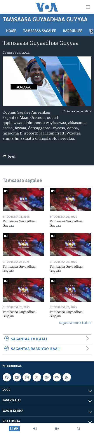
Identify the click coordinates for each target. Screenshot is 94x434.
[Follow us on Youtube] (17, 377)
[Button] (9, 157)
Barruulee (72, 31)
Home (11, 31)
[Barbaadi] (78, 428)
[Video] (56, 428)
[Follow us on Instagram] (27, 377)
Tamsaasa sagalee (39, 31)
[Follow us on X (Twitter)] (37, 377)
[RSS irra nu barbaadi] (67, 377)
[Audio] (35, 428)
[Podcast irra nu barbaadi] (47, 377)
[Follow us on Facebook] (7, 377)
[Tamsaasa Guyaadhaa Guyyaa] (23, 199)
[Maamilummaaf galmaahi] (57, 377)
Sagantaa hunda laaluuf (75, 323)
